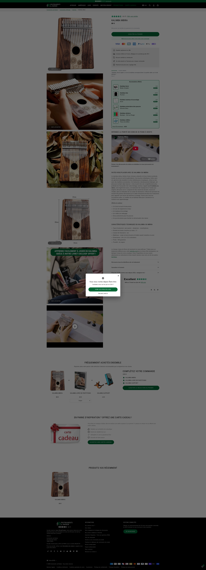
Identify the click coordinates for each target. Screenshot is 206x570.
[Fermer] (118, 275)
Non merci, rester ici (103, 293)
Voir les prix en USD (103, 289)
